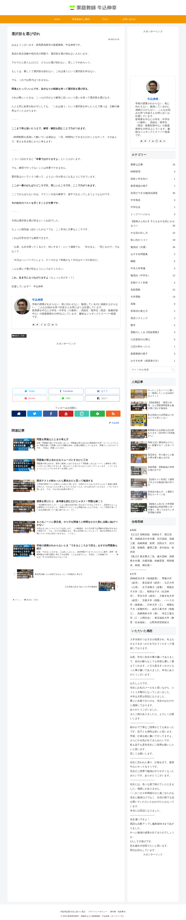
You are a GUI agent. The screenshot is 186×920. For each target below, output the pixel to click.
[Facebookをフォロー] (41, 324)
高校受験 (153, 289)
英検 (153, 304)
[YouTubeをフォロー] (45, 324)
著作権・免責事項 (117, 912)
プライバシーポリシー (97, 912)
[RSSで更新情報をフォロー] (56, 324)
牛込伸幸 (37, 299)
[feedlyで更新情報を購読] (52, 324)
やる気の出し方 (153, 233)
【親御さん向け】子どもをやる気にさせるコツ (153, 223)
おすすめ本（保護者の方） (153, 360)
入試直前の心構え (153, 339)
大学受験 (153, 296)
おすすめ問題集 (153, 254)
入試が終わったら (153, 346)
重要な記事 (153, 164)
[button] (173, 369)
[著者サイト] (33, 324)
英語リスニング (153, 318)
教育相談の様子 (153, 185)
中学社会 (153, 207)
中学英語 (153, 200)
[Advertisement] (66, 365)
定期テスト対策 (153, 282)
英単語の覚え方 (153, 311)
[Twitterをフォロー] (37, 324)
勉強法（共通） (20, 336)
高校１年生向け (153, 178)
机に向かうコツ (153, 240)
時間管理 (153, 171)
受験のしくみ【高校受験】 (153, 332)
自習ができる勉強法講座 (153, 193)
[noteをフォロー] (48, 324)
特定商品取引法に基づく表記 (73, 912)
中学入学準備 (153, 268)
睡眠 (153, 261)
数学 (153, 325)
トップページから (153, 214)
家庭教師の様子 (153, 353)
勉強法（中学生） (153, 275)
